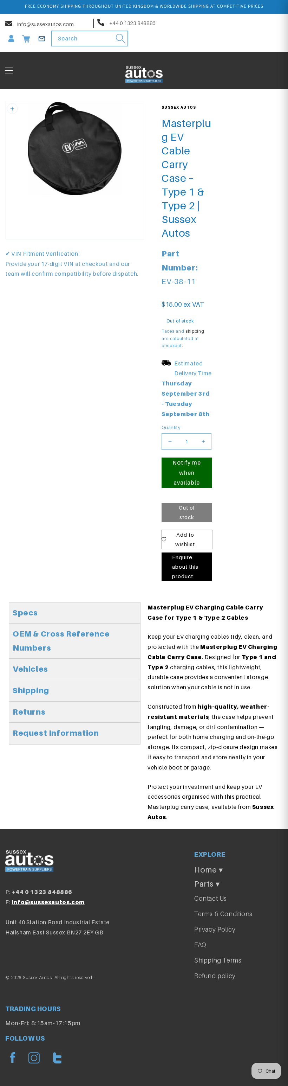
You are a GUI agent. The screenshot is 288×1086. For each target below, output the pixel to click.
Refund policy (215, 975)
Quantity (171, 427)
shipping (194, 331)
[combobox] (89, 38)
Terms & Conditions (223, 914)
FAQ (200, 944)
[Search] (120, 38)
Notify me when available (186, 472)
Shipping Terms (217, 960)
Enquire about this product (185, 566)
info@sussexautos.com (45, 24)
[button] (9, 70)
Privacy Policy (214, 929)
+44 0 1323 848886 (132, 23)
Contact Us (210, 898)
